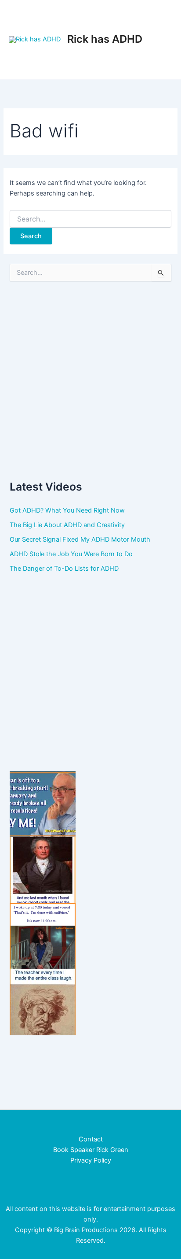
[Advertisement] (90, 380)
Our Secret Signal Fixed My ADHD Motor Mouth (80, 539)
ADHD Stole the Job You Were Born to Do (71, 554)
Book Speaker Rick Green (90, 1150)
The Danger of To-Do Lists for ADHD (64, 568)
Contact (91, 1139)
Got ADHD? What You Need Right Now (67, 510)
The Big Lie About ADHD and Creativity (67, 525)
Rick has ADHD (104, 39)
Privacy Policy (90, 1160)
